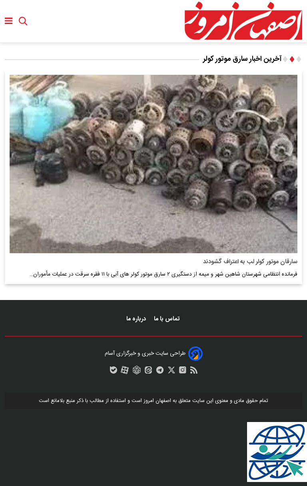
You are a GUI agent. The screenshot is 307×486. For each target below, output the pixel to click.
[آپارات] (125, 372)
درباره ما (137, 319)
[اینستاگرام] (183, 372)
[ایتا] (148, 372)
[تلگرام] (159, 372)
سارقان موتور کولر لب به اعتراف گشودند (250, 262)
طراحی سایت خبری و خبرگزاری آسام (145, 353)
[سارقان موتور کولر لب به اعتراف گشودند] (153, 164)
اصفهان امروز (157, 400)
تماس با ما (167, 319)
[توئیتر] (171, 372)
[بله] (113, 372)
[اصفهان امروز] (243, 21)
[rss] (193, 372)
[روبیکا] (136, 372)
